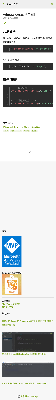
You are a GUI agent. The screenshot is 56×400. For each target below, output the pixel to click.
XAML (34, 131)
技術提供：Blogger (29, 396)
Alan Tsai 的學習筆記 (11, 304)
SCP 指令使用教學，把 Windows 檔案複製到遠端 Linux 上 (25, 383)
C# (19, 131)
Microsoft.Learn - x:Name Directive (21, 127)
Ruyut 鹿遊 (12, 4)
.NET (6, 131)
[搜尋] (52, 4)
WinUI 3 (26, 131)
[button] (4, 23)
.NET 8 (13, 131)
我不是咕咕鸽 (7, 306)
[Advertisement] (28, 193)
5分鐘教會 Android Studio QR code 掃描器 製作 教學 (24, 354)
